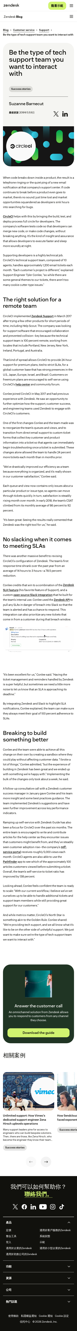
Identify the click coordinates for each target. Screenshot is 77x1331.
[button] (35, 1222)
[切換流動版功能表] (71, 5)
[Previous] (31, 1162)
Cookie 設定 (62, 1316)
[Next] (46, 1162)
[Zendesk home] (11, 5)
